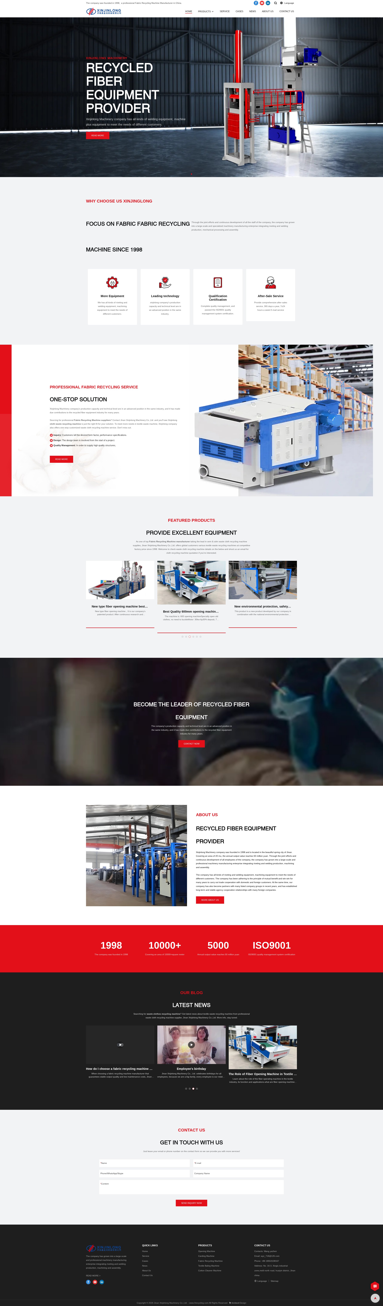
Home (145, 1251)
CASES (239, 11)
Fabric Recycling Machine (210, 1261)
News (144, 1266)
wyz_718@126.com (270, 1256)
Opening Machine (206, 1251)
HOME (188, 11)
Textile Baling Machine (208, 1266)
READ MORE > (93, 1275)
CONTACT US (286, 11)
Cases (145, 1261)
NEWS (252, 11)
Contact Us (147, 1275)
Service (145, 1256)
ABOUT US (267, 11)
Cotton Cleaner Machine (209, 1270)
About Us (146, 1270)
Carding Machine (206, 1256)
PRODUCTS (204, 11)
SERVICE (225, 11)
